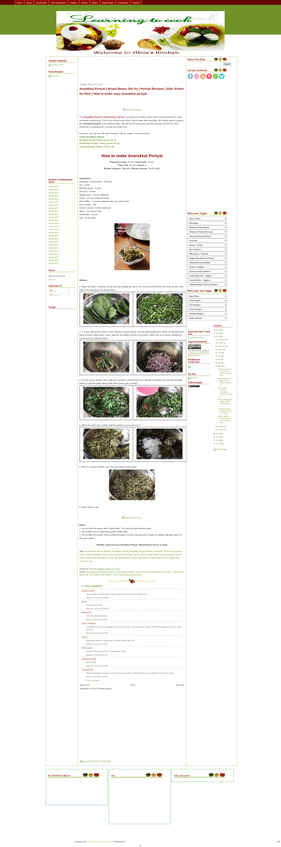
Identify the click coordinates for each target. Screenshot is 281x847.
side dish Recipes (122, 558)
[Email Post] (120, 569)
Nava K (85, 637)
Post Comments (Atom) (102, 689)
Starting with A (54, 186)
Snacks (84, 3)
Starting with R (54, 239)
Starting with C (54, 193)
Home (19, 3)
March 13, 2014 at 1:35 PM (96, 666)
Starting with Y (54, 260)
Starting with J (54, 214)
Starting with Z (54, 263)
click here (52, 279)
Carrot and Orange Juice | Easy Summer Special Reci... (224, 372)
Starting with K (54, 217)
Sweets (73, 3)
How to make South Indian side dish (157, 554)
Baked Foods (107, 3)
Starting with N (54, 226)
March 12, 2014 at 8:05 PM (96, 655)
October (220, 343)
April (219, 363)
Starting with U (54, 248)
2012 (217, 437)
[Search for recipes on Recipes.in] (220, 449)
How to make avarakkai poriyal (150, 572)
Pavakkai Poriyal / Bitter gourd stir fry (97, 140)
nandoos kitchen (88, 591)
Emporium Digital (119, 841)
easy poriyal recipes (125, 572)
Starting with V (54, 251)
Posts (54, 291)
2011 (217, 440)
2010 (217, 443)
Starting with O (54, 229)
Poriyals (96, 574)
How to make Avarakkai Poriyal (93, 554)
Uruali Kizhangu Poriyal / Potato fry (96, 146)
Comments (56, 295)
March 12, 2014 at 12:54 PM (97, 609)
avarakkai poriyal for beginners (101, 572)
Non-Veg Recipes (58, 3)
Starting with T (54, 245)
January (220, 430)
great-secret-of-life (89, 659)
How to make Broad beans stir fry (124, 554)
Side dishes (106, 574)
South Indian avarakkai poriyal (127, 574)
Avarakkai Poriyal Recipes (141, 551)
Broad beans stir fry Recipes (98, 551)
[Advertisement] (60, 125)
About (28, 3)
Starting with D (54, 196)
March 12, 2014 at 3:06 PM (96, 620)
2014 (217, 336)
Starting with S (54, 242)
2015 (217, 333)
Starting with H (54, 208)
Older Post (180, 685)
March (220, 366)
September (221, 346)
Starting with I (53, 211)
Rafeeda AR (86, 613)
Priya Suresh (87, 648)
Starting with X (54, 257)
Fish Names (123, 3)
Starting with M (54, 223)
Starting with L (54, 220)
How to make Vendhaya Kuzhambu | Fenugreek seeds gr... (225, 392)
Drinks (95, 3)
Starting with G (54, 205)
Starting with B (54, 190)
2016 (217, 330)
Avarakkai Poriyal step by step (168, 551)
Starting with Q (54, 235)
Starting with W (54, 254)
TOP (278, 841)
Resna (84, 602)
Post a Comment (92, 680)
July (219, 353)
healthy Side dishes (159, 558)
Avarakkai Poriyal (120, 551)
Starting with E (54, 199)
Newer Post (84, 685)
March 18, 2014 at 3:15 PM (96, 677)
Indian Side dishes (140, 558)
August (220, 349)
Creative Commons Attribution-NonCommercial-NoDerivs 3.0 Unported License (199, 353)
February (221, 426)
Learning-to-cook (80, 841)
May (219, 359)
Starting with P (54, 232)
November (221, 339)
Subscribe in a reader (195, 337)
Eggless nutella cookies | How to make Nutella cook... (225, 419)
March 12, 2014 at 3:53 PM (96, 633)
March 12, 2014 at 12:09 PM (97, 598)
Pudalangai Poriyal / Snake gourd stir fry (99, 143)
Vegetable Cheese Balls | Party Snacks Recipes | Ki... (225, 382)
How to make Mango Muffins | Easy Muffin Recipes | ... (225, 403)
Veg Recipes (41, 3)
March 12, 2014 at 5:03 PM (96, 644)
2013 (217, 433)
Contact (136, 3)
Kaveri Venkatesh (89, 624)
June (219, 356)
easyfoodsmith (87, 670)
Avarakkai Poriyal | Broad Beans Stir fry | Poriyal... (225, 411)
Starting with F (54, 202)
